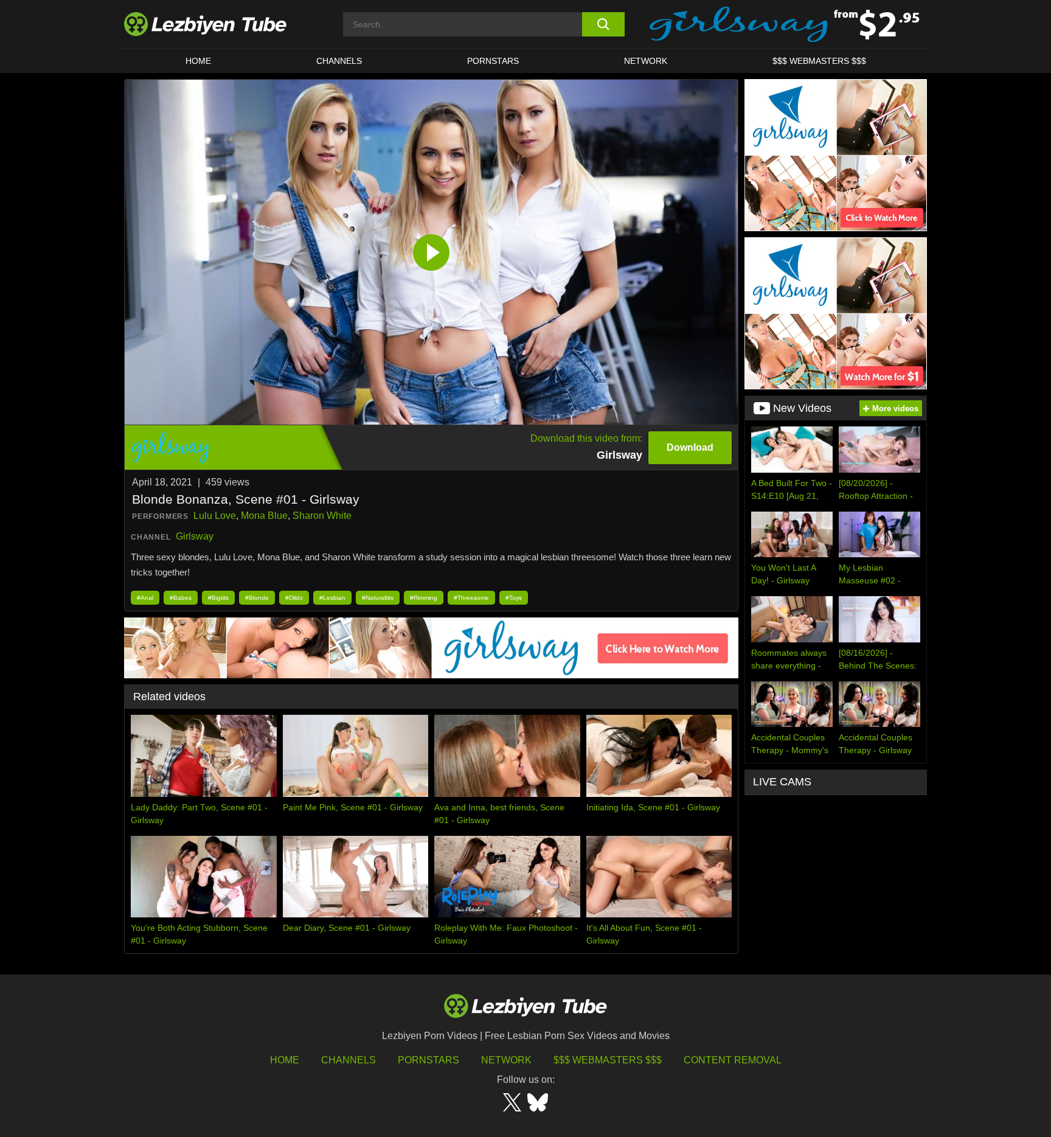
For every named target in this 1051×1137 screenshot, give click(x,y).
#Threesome (471, 597)
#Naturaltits (378, 597)
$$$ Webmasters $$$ (607, 1060)
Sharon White (322, 515)
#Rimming (423, 597)
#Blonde (257, 597)
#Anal (145, 597)
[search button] (603, 24)
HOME (198, 61)
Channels (348, 1060)
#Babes (181, 597)
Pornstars (493, 61)
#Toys (513, 597)
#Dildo (294, 597)
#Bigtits (218, 597)
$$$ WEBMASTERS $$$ (819, 61)
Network (645, 61)
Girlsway (194, 536)
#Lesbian (332, 597)
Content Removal (733, 1060)
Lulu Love (214, 515)
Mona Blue (264, 515)
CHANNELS (339, 61)
